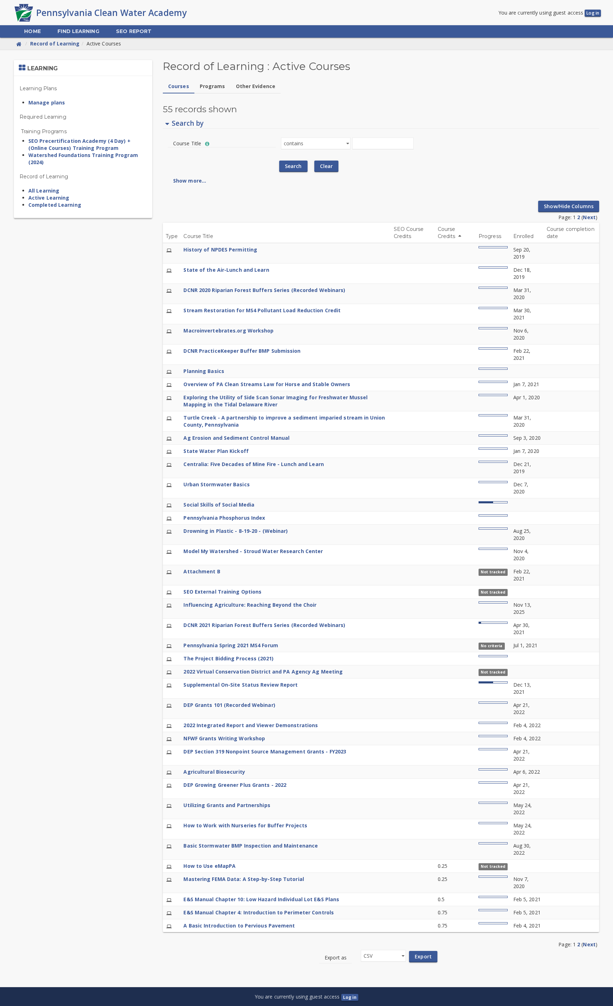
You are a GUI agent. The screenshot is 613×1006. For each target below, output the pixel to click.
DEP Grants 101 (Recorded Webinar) (229, 705)
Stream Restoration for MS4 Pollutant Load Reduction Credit (262, 310)
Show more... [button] (189, 180)
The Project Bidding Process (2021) (228, 658)
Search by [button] (188, 123)
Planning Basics (203, 371)
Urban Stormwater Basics (216, 484)
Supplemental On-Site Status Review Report (240, 684)
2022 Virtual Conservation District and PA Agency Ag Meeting (263, 671)
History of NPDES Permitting (220, 249)
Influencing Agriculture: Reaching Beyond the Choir (249, 604)
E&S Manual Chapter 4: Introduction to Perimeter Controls (258, 912)
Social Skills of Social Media (218, 504)
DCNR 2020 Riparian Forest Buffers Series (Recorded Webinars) (264, 290)
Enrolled (523, 236)
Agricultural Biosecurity (214, 771)
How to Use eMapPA (209, 865)
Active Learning (49, 197)
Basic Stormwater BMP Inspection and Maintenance (250, 845)
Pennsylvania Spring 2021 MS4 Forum (230, 645)
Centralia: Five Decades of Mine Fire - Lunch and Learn (253, 464)
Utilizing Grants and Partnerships (226, 805)
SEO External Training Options (222, 591)
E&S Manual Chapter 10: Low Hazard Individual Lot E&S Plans (261, 899)
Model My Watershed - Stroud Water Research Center (253, 551)
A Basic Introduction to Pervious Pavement (239, 925)
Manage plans (46, 102)
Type (172, 236)
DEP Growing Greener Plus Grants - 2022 (234, 784)
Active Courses (104, 43)
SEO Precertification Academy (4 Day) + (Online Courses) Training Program (79, 144)
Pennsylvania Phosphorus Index (224, 517)
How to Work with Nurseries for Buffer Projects (245, 825)
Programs (212, 86)
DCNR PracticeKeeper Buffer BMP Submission (241, 350)
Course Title (198, 236)
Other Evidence (255, 86)
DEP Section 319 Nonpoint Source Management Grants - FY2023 (264, 751)
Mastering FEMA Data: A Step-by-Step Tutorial (243, 879)
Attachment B (201, 571)
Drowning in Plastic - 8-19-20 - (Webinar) (235, 531)
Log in (592, 13)
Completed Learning (54, 204)
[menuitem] (32, 31)
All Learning (43, 190)
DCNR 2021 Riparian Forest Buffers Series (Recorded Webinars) (264, 625)
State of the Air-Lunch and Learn (226, 269)
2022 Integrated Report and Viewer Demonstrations (250, 725)
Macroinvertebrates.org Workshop (228, 330)
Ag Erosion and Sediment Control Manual (236, 437)
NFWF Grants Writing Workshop (224, 738)
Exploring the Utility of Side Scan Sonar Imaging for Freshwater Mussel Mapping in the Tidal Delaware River (275, 401)
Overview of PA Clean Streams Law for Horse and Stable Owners (266, 384)
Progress (490, 236)
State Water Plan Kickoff (215, 451)
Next (589, 217)
